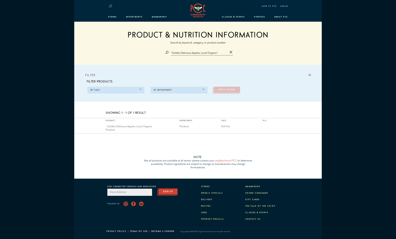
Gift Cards (252, 200)
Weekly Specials (212, 193)
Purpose (259, 17)
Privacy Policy (116, 231)
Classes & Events (233, 17)
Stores (112, 17)
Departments (134, 17)
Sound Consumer (256, 193)
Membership (159, 17)
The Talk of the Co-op (260, 206)
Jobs (204, 213)
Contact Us (253, 219)
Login (284, 6)
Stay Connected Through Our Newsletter (131, 187)
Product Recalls (212, 219)
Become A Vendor (162, 231)
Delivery (206, 200)
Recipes (206, 206)
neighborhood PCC (226, 161)
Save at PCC (269, 6)
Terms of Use (139, 231)
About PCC (281, 17)
